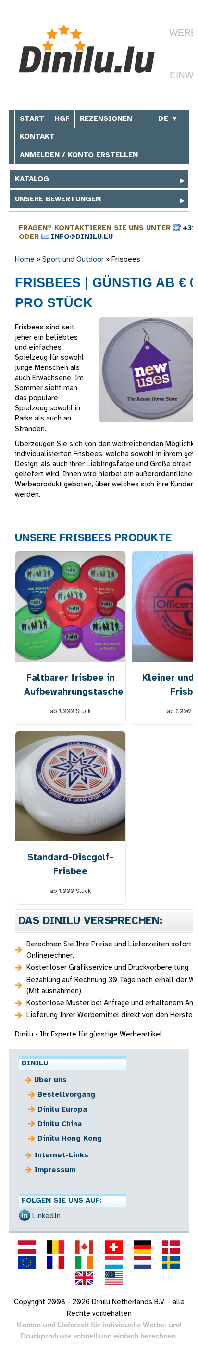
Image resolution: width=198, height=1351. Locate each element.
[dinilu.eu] (26, 1262)
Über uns (50, 1080)
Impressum (54, 1170)
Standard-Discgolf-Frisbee (70, 864)
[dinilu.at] (26, 1247)
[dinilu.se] (171, 1262)
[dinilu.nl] (142, 1262)
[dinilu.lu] (113, 1262)
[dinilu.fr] (55, 1262)
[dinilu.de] (142, 1247)
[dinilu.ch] (113, 1247)
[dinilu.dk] (171, 1247)
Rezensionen (106, 118)
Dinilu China (59, 1123)
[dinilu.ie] (84, 1262)
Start (32, 118)
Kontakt (37, 136)
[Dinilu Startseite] (86, 50)
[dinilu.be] (55, 1247)
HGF (62, 118)
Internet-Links (61, 1155)
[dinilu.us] (113, 1278)
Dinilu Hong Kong (69, 1138)
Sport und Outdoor (73, 259)
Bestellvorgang (66, 1094)
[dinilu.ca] (84, 1247)
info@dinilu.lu (82, 236)
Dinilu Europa (62, 1109)
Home (25, 259)
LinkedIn (46, 1215)
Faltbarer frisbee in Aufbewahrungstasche (71, 684)
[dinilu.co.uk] (84, 1278)
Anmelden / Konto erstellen (79, 154)
